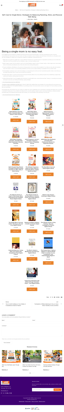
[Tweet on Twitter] (52, 297)
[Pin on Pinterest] (54, 297)
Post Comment (7, 342)
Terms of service (34, 401)
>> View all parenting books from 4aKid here (11, 82)
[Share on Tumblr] (56, 297)
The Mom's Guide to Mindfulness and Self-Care (12, 84)
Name (3, 320)
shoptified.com (34, 399)
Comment (4, 325)
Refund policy (22, 401)
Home (16, 10)
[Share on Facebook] (50, 297)
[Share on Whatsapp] (59, 297)
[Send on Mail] (61, 297)
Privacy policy (28, 401)
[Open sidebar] (63, 125)
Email (33, 320)
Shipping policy (42, 401)
